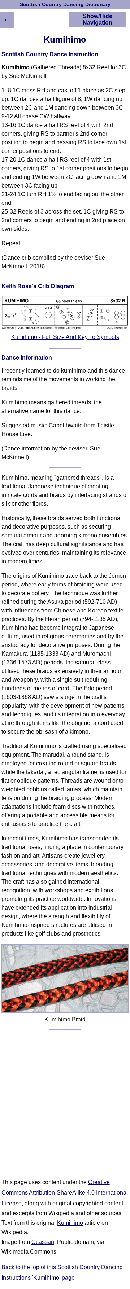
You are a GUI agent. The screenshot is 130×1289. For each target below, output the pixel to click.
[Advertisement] (65, 1100)
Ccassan (42, 1242)
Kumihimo (70, 1223)
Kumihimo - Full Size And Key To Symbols (65, 337)
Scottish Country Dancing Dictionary (65, 4)
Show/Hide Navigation (97, 19)
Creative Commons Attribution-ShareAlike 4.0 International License (64, 1192)
